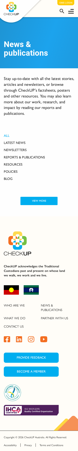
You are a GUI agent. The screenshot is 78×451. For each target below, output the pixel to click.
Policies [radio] (11, 172)
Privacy (28, 445)
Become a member (31, 371)
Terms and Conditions (51, 445)
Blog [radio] (8, 179)
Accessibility (10, 445)
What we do (14, 318)
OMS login (65, 2)
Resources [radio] (13, 164)
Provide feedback (31, 357)
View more (39, 200)
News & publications (51, 307)
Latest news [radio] (15, 143)
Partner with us (54, 318)
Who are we (14, 305)
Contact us (14, 326)
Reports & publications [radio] (24, 157)
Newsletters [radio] (15, 150)
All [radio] (6, 136)
